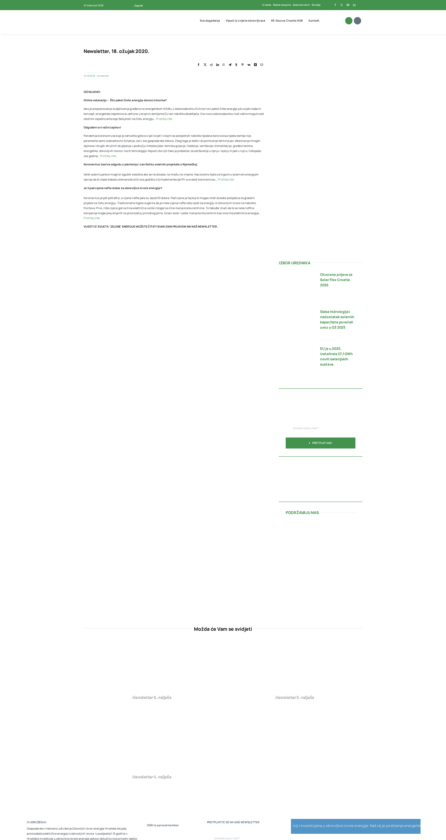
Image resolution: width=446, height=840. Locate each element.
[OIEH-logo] (97, 12)
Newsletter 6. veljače (151, 697)
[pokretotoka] (320, 538)
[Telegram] (230, 64)
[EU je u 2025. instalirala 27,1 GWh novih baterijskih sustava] (296, 347)
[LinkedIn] (217, 64)
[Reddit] (211, 64)
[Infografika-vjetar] (320, 461)
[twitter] (341, 4)
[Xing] (255, 64)
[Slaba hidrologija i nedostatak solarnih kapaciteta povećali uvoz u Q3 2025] (296, 310)
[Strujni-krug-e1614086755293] (312, 521)
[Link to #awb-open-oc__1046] (348, 20)
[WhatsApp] (224, 64)
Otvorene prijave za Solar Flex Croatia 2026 (336, 279)
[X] (205, 64)
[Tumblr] (236, 64)
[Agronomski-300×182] (312, 560)
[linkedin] (354, 4)
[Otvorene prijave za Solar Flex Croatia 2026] (296, 273)
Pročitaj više (164, 119)
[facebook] (335, 4)
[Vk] (249, 64)
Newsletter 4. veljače (151, 776)
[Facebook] (198, 64)
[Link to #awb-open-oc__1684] (357, 20)
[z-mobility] (312, 592)
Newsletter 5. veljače (294, 697)
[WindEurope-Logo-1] (157, 833)
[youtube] (348, 4)
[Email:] (262, 64)
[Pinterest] (242, 64)
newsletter (103, 75)
